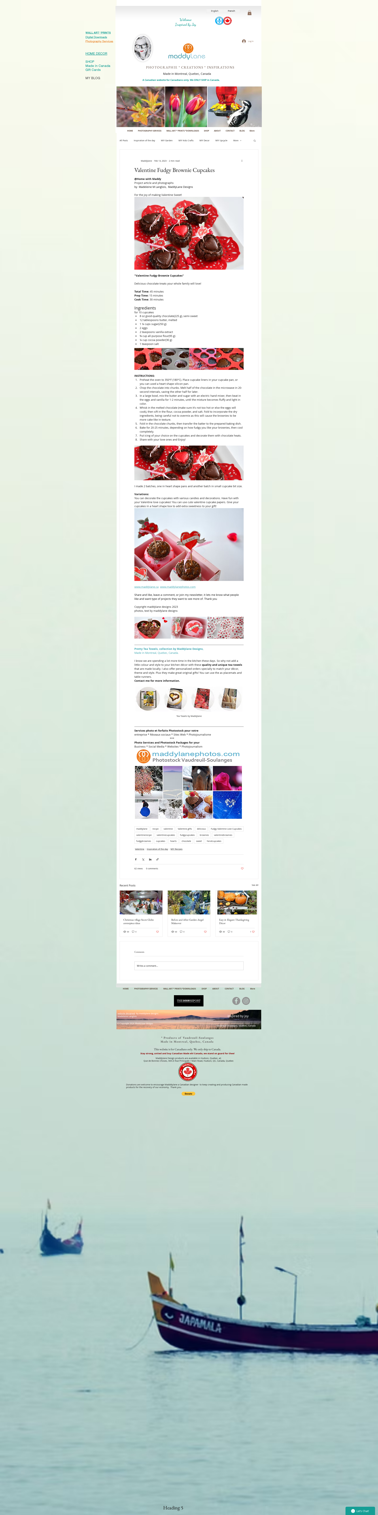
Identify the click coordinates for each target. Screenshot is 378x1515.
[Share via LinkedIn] (150, 859)
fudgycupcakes (187, 835)
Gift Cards (93, 70)
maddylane (141, 828)
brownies (204, 835)
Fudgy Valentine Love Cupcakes (226, 828)
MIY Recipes (177, 849)
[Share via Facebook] (135, 859)
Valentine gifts (185, 828)
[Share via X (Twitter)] (143, 859)
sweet (199, 841)
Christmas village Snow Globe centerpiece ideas (138, 921)
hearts (173, 841)
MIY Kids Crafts (186, 140)
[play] (255, 124)
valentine (168, 828)
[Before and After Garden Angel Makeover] (189, 902)
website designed (126, 1013)
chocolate (186, 841)
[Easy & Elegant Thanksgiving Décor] (237, 902)
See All (255, 885)
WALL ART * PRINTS (98, 32)
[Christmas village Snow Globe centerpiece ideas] (141, 902)
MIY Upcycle (221, 140)
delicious (201, 828)
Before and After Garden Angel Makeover (187, 921)
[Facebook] (236, 1001)
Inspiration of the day (144, 140)
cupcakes (160, 841)
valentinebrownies (223, 835)
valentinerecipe (144, 835)
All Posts (124, 140)
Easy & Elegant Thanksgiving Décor (234, 921)
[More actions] (242, 160)
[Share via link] (157, 859)
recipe (155, 828)
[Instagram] (246, 1001)
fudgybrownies (143, 841)
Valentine (139, 849)
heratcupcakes (214, 841)
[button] (249, 12)
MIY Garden (167, 140)
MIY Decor (204, 140)
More (235, 140)
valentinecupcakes (166, 835)
